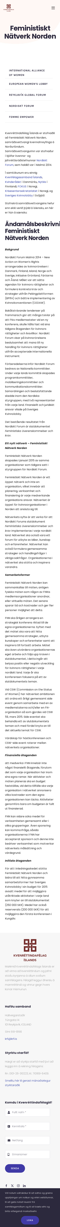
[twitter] (12, 1185)
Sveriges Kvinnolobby (19, 195)
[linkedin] (24, 1185)
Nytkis (42, 182)
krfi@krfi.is (11, 1039)
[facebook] (6, 1185)
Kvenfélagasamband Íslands (23, 177)
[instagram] (18, 1185)
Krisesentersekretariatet (21, 191)
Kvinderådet (13, 182)
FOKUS (22, 186)
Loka (30, 1220)
